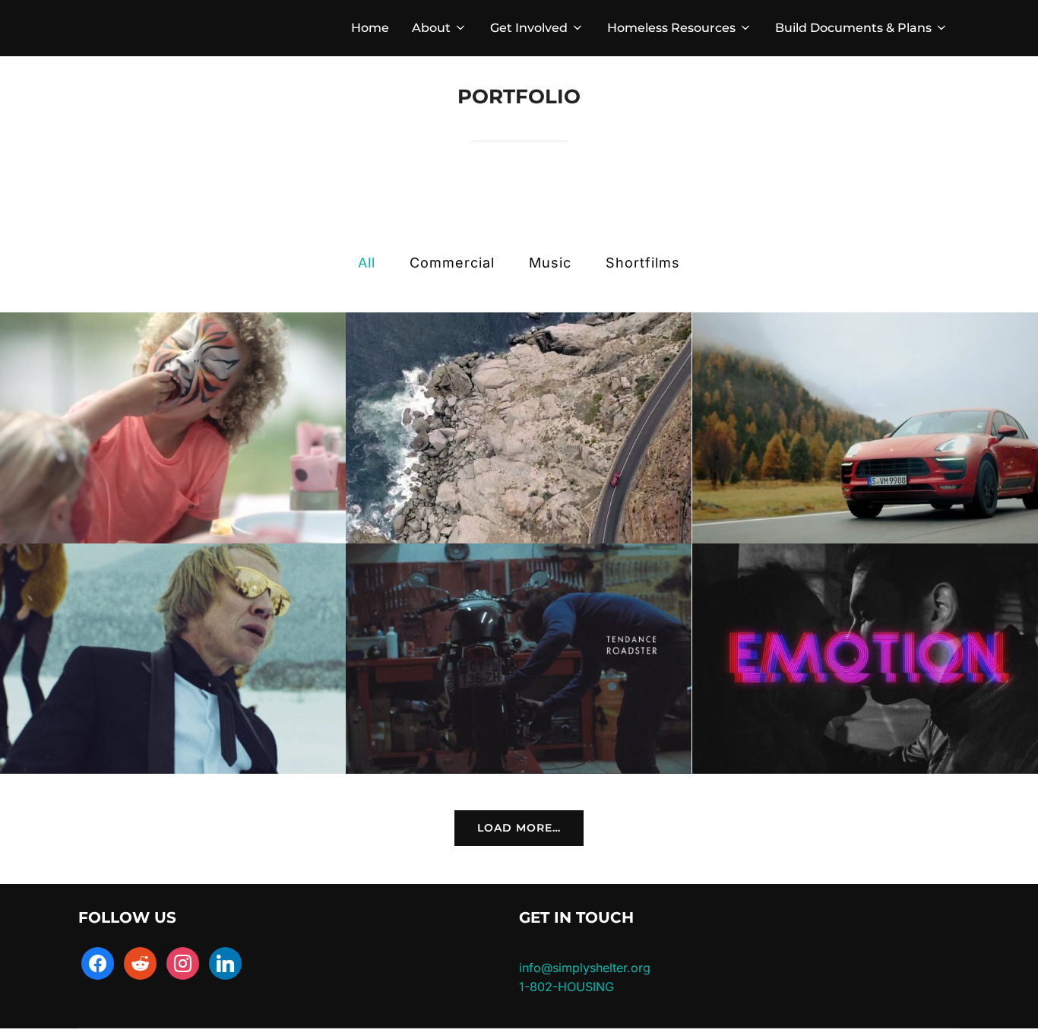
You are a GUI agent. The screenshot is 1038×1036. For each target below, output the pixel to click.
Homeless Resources (671, 28)
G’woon (173, 429)
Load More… (519, 828)
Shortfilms (643, 263)
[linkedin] (225, 962)
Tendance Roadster (518, 660)
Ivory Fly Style (519, 429)
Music (550, 263)
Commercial (452, 263)
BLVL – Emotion (864, 660)
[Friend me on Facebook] (97, 962)
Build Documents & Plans (853, 28)
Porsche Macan (865, 429)
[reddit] (140, 962)
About (431, 28)
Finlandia (173, 660)
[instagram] (182, 962)
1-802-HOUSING (566, 986)
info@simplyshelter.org (584, 967)
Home (370, 28)
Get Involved (529, 28)
